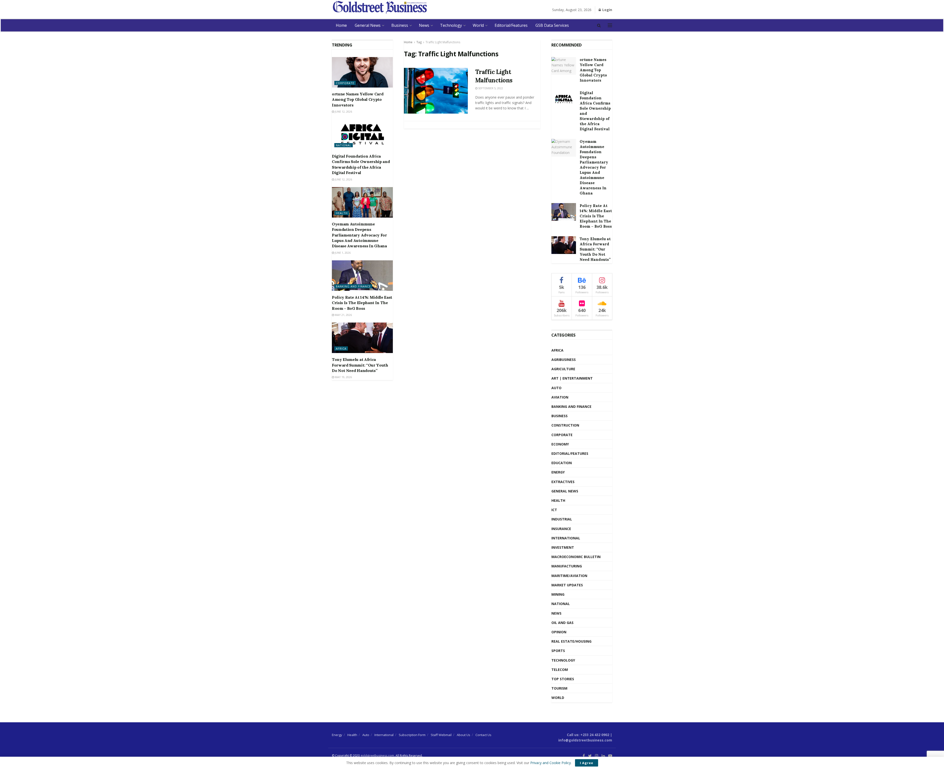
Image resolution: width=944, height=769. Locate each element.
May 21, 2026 (343, 315)
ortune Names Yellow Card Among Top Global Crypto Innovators (357, 99)
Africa (341, 348)
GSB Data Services (552, 25)
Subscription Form (412, 735)
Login (606, 9)
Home (341, 25)
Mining (557, 594)
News (424, 25)
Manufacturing (566, 566)
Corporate (345, 83)
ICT (554, 509)
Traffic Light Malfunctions (443, 42)
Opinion (558, 632)
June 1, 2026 (342, 252)
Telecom (559, 669)
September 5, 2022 (490, 88)
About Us (463, 735)
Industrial (561, 519)
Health (342, 213)
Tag (419, 42)
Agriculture (563, 369)
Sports (558, 650)
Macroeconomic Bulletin (576, 556)
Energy (558, 472)
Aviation (559, 397)
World (478, 25)
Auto (556, 387)
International (565, 538)
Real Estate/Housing (571, 641)
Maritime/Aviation (569, 575)
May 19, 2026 (343, 377)
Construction (565, 425)
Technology (451, 25)
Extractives (563, 481)
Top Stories (562, 679)
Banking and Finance (353, 286)
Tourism (559, 688)
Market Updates (567, 585)
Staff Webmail (441, 735)
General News (368, 25)
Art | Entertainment (572, 378)
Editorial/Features (511, 25)
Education (561, 462)
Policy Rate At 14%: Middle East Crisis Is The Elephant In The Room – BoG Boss (362, 303)
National (343, 145)
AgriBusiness (563, 359)
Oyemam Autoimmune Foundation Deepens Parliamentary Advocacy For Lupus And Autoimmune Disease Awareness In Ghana (359, 235)
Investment (562, 547)
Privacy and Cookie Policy (550, 762)
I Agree (586, 763)
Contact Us (483, 735)
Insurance (561, 528)
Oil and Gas (562, 622)
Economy (560, 444)
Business (399, 25)
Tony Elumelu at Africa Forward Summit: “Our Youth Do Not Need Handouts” (360, 365)
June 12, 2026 (343, 111)
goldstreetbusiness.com (377, 756)
